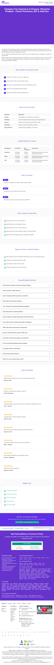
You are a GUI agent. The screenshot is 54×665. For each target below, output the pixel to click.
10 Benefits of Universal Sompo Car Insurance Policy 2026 (9, 566)
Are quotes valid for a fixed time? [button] (11, 348)
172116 (47, 557)
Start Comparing (27, 543)
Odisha (20, 571)
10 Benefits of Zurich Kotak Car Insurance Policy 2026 (9, 561)
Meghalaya (43, 571)
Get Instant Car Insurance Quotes (27, 522)
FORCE (12, 585)
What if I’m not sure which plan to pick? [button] (13, 359)
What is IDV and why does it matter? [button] (12, 301)
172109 (25, 557)
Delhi (47, 577)
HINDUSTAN (21, 585)
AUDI (11, 583)
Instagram (24, 603)
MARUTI (40, 586)
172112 (25, 559)
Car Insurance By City (25, 561)
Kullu (43, 563)
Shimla (32, 564)
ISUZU (46, 585)
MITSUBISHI (24, 588)
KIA (11, 586)
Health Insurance (12, 613)
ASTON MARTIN (5, 583)
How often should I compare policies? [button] (13, 311)
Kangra (35, 563)
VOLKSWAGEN (43, 589)
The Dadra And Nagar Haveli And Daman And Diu (30, 574)
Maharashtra (34, 569)
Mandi (28, 564)
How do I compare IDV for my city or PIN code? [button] (15, 332)
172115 (29, 559)
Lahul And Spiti (22, 564)
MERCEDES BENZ (10, 588)
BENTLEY (15, 583)
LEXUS (29, 586)
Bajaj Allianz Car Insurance (22, 595)
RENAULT (9, 589)
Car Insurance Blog (10, 504)
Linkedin (29, 603)
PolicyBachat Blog (7, 555)
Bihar (20, 573)
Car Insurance (13, 608)
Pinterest (19, 603)
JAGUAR (4, 586)
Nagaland (28, 570)
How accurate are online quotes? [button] (11, 290)
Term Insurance (12, 616)
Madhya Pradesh (23, 577)
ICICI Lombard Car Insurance (8, 595)
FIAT (8, 585)
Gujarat (32, 571)
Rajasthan (28, 569)
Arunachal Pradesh (42, 569)
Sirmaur (36, 564)
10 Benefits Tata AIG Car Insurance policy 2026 (7, 569)
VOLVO (49, 589)
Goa (29, 578)
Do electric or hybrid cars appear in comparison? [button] (16, 338)
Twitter (14, 603)
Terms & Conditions (17, 647)
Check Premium (10, 501)
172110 (34, 557)
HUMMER (31, 585)
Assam (27, 573)
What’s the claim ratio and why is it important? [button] (15, 327)
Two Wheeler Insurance (13, 610)
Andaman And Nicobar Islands (34, 577)
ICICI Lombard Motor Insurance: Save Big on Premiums (9, 558)
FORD (15, 585)
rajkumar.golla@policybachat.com (28, 611)
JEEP (8, 586)
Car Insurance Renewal (11, 494)
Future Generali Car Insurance (8, 597)
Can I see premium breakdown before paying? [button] (15, 343)
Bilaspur (21, 563)
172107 (21, 559)
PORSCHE (48, 588)
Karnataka (33, 578)
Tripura (39, 570)
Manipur (49, 569)
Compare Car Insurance (11, 490)
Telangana (47, 576)
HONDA (26, 585)
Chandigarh (37, 576)
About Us (4, 608)
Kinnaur (39, 563)
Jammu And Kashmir (40, 573)
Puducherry (45, 574)
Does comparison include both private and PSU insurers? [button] (18, 317)
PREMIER (4, 589)
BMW (20, 583)
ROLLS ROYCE (16, 589)
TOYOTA (37, 589)
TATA (33, 589)
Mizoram (32, 573)
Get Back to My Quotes (35, 548)
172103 (38, 557)
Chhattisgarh (22, 570)
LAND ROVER (23, 586)
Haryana (21, 578)
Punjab (25, 578)
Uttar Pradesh (30, 576)
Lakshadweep (26, 571)
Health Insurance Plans (12, 619)
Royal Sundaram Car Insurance (37, 597)
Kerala (24, 573)
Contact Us (4, 611)
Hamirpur (31, 563)
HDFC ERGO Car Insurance (35, 595)
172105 (21, 557)
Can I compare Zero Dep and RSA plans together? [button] (16, 306)
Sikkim (43, 577)
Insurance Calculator (11, 497)
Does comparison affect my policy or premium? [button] (15, 296)
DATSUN (46, 583)
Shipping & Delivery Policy (28, 647)
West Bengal (22, 569)
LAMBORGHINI (16, 586)
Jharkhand (49, 571)
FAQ (3, 609)
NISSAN (39, 588)
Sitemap (27, 648)
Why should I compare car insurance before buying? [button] (17, 285)
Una (44, 564)
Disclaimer (47, 647)
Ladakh (42, 576)
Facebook (9, 603)
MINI (19, 588)
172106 (29, 557)
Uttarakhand (34, 570)
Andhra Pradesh (23, 576)
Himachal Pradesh (19, 528)
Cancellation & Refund (39, 647)
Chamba (26, 563)
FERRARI (4, 585)
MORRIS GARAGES (32, 588)
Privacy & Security (8, 647)
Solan (40, 564)
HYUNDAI (37, 585)
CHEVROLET (29, 583)
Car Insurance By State (25, 567)
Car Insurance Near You (26, 555)
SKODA (22, 589)
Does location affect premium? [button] (11, 354)
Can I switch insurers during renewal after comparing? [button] (17, 322)
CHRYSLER (35, 583)
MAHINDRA (34, 586)
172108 (42, 557)
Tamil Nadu (37, 571)
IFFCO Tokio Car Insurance (22, 597)
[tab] (27, 285)
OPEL (43, 588)
